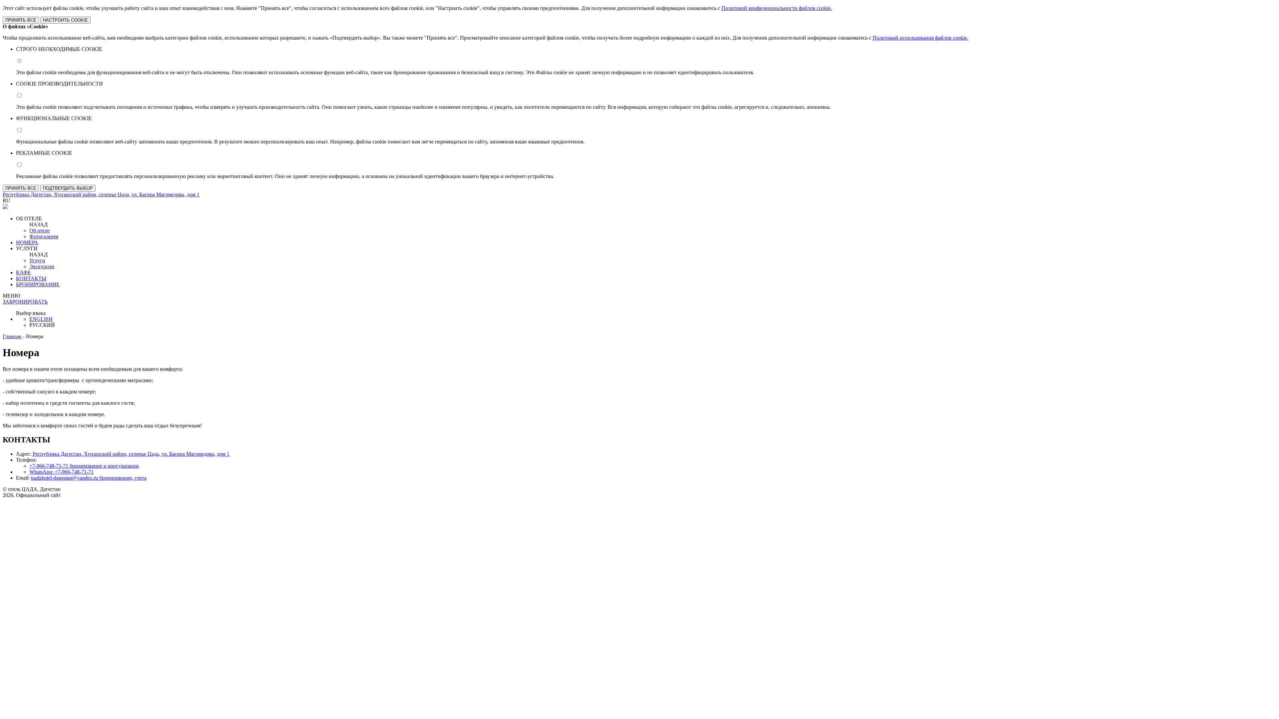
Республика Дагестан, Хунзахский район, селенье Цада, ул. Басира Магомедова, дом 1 (131, 454)
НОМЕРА (27, 242)
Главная (12, 336)
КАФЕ (23, 272)
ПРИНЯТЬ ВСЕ (20, 20)
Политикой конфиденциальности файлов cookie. (776, 8)
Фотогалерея (43, 236)
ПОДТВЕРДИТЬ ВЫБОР (68, 188)
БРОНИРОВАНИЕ (38, 284)
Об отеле (39, 230)
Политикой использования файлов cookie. (920, 38)
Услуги (37, 260)
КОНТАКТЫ (31, 278)
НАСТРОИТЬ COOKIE (65, 20)
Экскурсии (41, 266)
